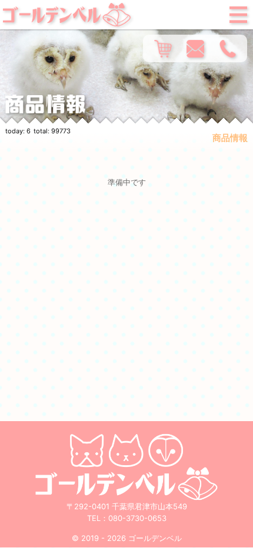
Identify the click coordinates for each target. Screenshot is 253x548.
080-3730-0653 (137, 518)
